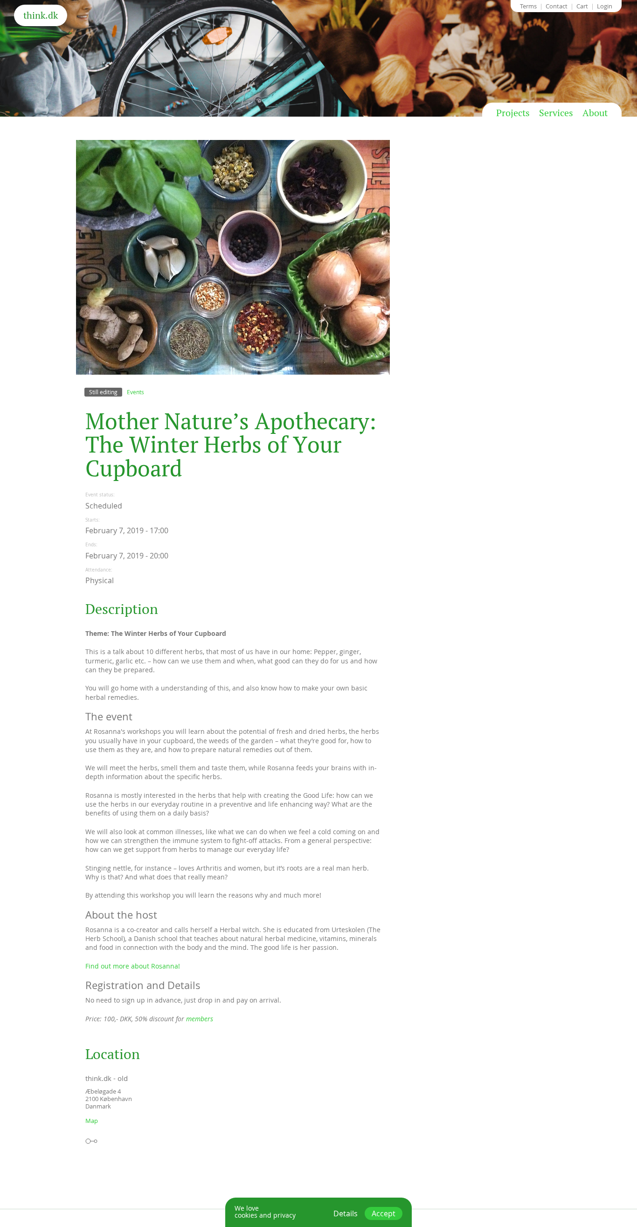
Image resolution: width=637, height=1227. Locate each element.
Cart (582, 6)
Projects (513, 113)
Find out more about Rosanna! (132, 966)
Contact (557, 6)
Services (556, 113)
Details (345, 1213)
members (199, 1018)
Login (604, 6)
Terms (528, 6)
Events (135, 392)
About (595, 113)
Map (91, 1120)
